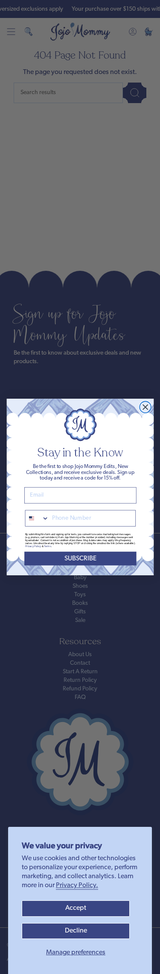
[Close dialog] (145, 407)
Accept (75, 908)
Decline (76, 930)
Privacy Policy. (77, 885)
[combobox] (37, 518)
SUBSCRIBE (80, 558)
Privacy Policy (33, 546)
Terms (47, 546)
